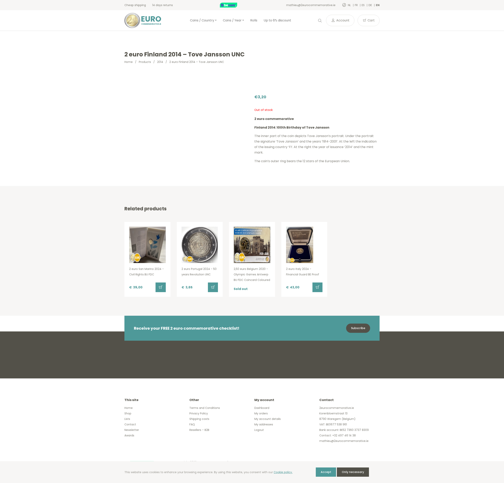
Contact (130, 424)
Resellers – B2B (199, 430)
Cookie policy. (283, 472)
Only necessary (353, 472)
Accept (326, 472)
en (378, 5)
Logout (259, 430)
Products (145, 62)
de (371, 5)
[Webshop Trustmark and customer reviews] (232, 5)
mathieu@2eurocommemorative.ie (310, 5)
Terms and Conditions (204, 408)
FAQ (192, 424)
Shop (127, 413)
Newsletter (131, 430)
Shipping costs (199, 419)
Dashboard (261, 408)
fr (357, 5)
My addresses (263, 424)
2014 (160, 62)
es (363, 5)
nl (350, 5)
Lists (127, 419)
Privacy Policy (198, 413)
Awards (129, 435)
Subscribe (358, 328)
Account (342, 20)
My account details (267, 419)
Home (128, 62)
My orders (261, 413)
